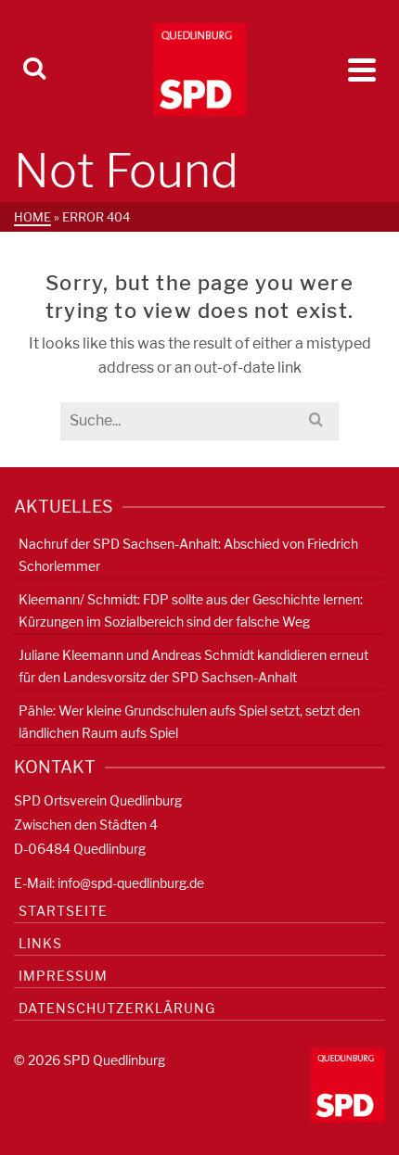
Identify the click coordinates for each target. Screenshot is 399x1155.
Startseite (63, 911)
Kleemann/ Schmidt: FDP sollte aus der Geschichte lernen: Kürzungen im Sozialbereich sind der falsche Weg (191, 610)
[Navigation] (362, 69)
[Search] (34, 69)
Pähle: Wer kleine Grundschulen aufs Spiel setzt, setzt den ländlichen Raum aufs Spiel (189, 722)
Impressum (63, 976)
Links (40, 943)
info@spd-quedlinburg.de (131, 883)
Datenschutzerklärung (117, 1008)
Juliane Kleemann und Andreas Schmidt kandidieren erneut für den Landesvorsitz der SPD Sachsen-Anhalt (193, 666)
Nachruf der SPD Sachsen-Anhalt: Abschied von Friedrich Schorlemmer (188, 555)
